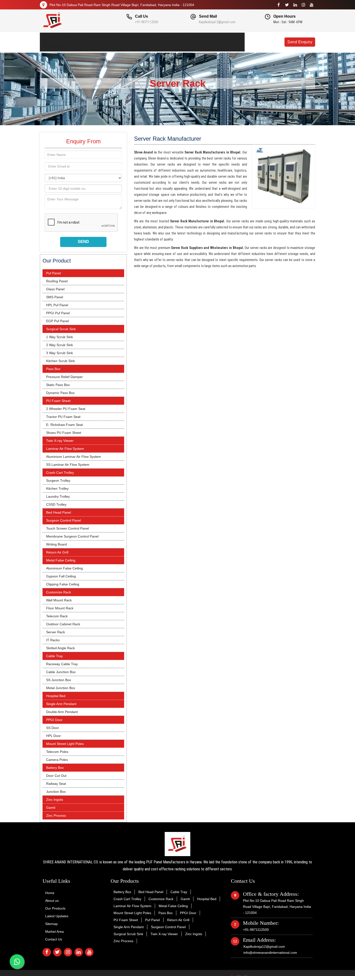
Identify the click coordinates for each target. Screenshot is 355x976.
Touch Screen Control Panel (67, 528)
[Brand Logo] (71, 20)
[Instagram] (303, 4)
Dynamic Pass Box (60, 393)
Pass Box (53, 369)
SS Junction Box (58, 680)
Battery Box (55, 768)
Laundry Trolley (58, 496)
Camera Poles (57, 760)
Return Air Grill (57, 552)
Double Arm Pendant (62, 712)
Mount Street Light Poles (65, 744)
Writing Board (56, 544)
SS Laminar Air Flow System (67, 464)
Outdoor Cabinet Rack (63, 624)
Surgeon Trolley (58, 480)
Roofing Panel (57, 281)
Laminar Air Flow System (65, 449)
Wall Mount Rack (59, 600)
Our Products (100, 37)
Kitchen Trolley (57, 488)
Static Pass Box (58, 385)
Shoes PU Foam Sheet (63, 433)
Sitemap (51, 924)
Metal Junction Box (60, 688)
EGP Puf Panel (57, 321)
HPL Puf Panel (57, 305)
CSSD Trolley (56, 504)
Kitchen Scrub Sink (60, 361)
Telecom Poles (57, 752)
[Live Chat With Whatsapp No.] (17, 961)
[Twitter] (287, 4)
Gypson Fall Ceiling (61, 576)
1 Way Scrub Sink (59, 337)
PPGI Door (54, 720)
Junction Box (56, 792)
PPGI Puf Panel (58, 313)
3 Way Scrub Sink (59, 353)
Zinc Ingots (54, 799)
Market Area (54, 931)
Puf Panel (53, 273)
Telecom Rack (57, 616)
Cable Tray (54, 656)
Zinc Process (56, 815)
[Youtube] (311, 4)
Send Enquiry (299, 42)
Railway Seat (56, 784)
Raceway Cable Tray (62, 664)
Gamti (50, 807)
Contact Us (54, 47)
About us (70, 37)
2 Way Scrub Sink (59, 345)
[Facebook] (278, 4)
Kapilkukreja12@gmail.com (217, 22)
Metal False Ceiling (60, 560)
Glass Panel (55, 289)
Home (49, 37)
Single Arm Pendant (61, 704)
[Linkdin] (295, 4)
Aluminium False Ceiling (64, 568)
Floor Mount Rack (59, 608)
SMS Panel (54, 297)
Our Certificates (197, 37)
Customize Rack (58, 592)
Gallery (166, 37)
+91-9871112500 (146, 22)
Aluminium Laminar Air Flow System (73, 457)
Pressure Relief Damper (64, 377)
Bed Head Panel (58, 512)
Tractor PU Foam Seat (63, 417)
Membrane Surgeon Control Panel (72, 536)
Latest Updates (135, 37)
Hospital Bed (55, 696)
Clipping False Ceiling (62, 584)
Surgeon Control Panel (63, 520)
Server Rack (55, 632)
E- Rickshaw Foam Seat (64, 425)
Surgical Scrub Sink (61, 329)
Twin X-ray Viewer (60, 441)
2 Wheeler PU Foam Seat (65, 409)
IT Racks (53, 640)
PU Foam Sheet (58, 401)
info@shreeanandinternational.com (270, 952)
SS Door (52, 728)
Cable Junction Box (61, 672)
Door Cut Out (56, 776)
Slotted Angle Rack (60, 648)
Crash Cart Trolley (60, 472)
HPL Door (53, 736)
